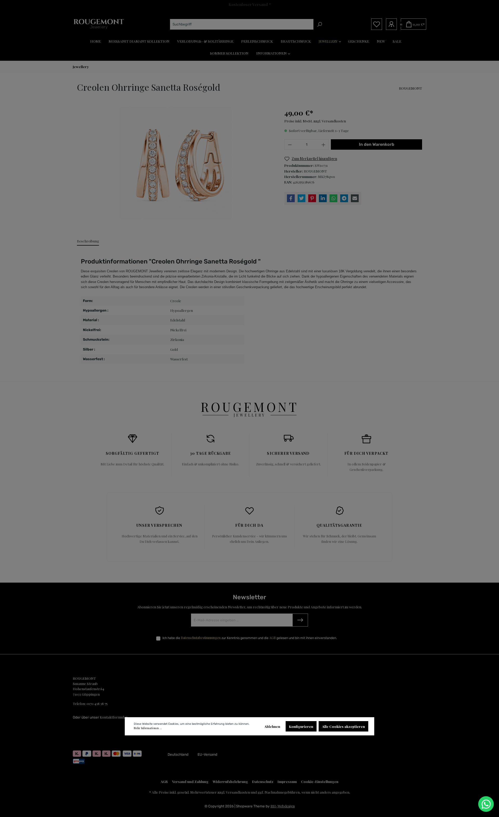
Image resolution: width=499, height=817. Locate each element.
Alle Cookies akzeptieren (343, 726)
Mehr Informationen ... (148, 728)
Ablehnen (272, 726)
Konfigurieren (301, 726)
